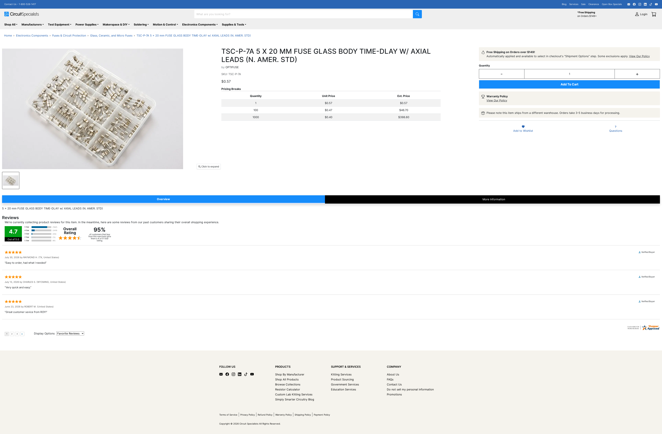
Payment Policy (322, 414)
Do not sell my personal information (410, 389)
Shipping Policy (303, 414)
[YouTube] (656, 4)
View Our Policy (639, 56)
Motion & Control (164, 24)
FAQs (390, 379)
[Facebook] (634, 4)
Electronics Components (199, 24)
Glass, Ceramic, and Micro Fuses (111, 35)
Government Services (345, 384)
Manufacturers (32, 24)
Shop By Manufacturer (289, 374)
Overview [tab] (163, 199)
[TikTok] (650, 4)
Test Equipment (58, 24)
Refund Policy (265, 414)
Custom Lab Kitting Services (293, 394)
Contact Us (394, 384)
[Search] (417, 14)
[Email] (628, 4)
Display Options (44, 333)
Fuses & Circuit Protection (69, 35)
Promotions (394, 394)
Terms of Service (228, 414)
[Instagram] (639, 4)
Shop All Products (287, 379)
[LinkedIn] (645, 4)
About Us (393, 374)
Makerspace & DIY (115, 24)
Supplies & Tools (233, 24)
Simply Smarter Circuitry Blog (294, 399)
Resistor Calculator (287, 389)
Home (8, 35)
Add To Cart (569, 84)
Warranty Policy (283, 414)
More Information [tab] (494, 199)
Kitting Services (341, 374)
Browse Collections (287, 384)
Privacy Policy (247, 414)
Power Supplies (86, 24)
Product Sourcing (342, 379)
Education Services (343, 389)
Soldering (140, 24)
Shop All (9, 24)
